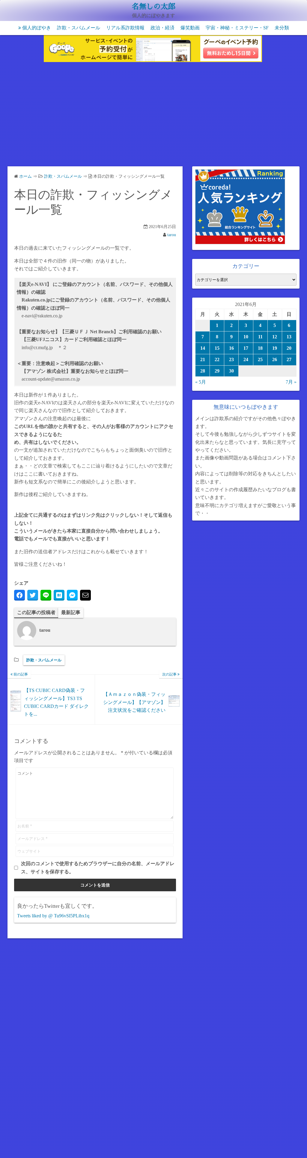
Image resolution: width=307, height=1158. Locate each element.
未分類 (282, 27)
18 (260, 348)
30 (231, 370)
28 (202, 370)
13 (289, 336)
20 (289, 348)
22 (217, 359)
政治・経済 (162, 27)
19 (274, 348)
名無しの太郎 (153, 6)
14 (202, 348)
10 (245, 336)
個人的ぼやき (36, 27)
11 (260, 336)
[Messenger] (72, 595)
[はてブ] (59, 595)
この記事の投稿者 (36, 612)
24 (245, 359)
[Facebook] (19, 595)
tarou (171, 235)
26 (274, 359)
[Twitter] (32, 595)
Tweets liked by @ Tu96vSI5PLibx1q (53, 915)
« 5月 (200, 382)
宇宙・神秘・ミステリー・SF (237, 27)
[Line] (45, 595)
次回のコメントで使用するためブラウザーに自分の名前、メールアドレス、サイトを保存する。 (97, 867)
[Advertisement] (153, 115)
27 (289, 359)
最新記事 (70, 612)
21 (202, 359)
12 (274, 336)
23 (231, 359)
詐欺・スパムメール (78, 27)
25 (260, 359)
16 (231, 348)
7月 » (291, 382)
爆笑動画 (190, 27)
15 (217, 348)
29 (217, 370)
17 (245, 348)
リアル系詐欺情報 (125, 27)
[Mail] (85, 595)
